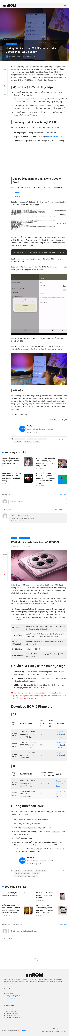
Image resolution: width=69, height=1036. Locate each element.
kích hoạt (43, 439)
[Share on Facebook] (4, 81)
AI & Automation (10, 999)
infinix (17, 870)
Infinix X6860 (28, 870)
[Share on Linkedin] (4, 94)
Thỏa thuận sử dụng (50, 1031)
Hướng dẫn (31, 439)
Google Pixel (20, 439)
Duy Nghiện (12, 56)
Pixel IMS (17, 197)
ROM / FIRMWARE (24, 538)
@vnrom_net (16, 1017)
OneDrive (60, 734)
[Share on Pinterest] (4, 90)
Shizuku (17, 193)
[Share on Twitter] (4, 86)
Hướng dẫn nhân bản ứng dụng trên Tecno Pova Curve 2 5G (10, 460)
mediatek (36, 873)
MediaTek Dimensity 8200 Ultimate (26, 876)
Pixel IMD (18, 442)
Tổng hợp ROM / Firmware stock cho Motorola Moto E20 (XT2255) (16, 894)
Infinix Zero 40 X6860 (22, 873)
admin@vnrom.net (9, 983)
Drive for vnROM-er (11, 997)
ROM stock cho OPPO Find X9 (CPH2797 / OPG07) (44, 895)
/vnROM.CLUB (14, 1011)
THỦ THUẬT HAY (11, 44)
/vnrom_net (14, 1013)
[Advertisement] (40, 160)
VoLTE (36, 442)
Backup (59, 737)
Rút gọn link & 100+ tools (13, 995)
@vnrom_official (15, 1015)
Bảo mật (62, 1029)
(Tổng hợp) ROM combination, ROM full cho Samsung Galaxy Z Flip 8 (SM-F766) (45, 909)
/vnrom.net (15, 1010)
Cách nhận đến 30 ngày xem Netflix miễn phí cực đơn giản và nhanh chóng (11, 477)
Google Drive (61, 732)
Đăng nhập (63, 495)
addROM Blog (10, 993)
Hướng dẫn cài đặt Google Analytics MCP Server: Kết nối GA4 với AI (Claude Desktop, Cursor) (45, 478)
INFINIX (14, 538)
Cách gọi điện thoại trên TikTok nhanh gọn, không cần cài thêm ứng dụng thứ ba (46, 462)
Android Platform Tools (54, 137)
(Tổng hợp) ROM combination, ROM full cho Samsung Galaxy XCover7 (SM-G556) (11, 909)
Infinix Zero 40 (40, 870)
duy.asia (24, 1030)
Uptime (63, 1031)
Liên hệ (55, 1029)
